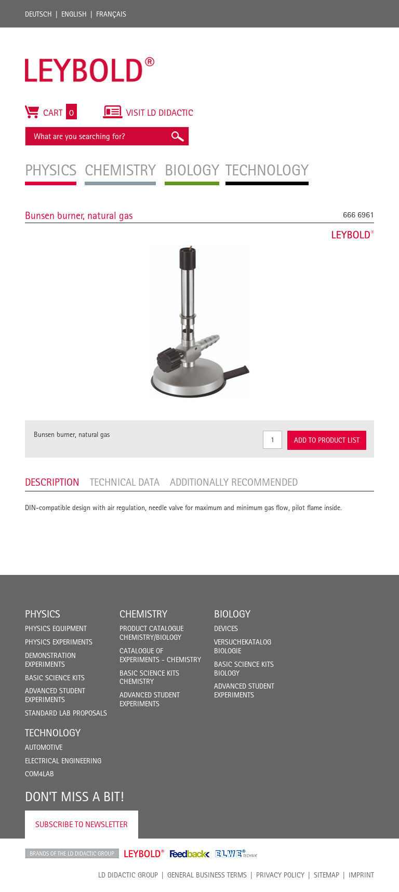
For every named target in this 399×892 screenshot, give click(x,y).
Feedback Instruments (190, 853)
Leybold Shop (144, 853)
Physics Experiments (58, 642)
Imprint (361, 875)
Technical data (124, 482)
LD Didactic (72, 853)
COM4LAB (39, 774)
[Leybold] (90, 33)
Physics (42, 614)
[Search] (177, 136)
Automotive (43, 747)
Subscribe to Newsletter (81, 824)
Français (111, 14)
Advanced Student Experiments (55, 695)
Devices (226, 628)
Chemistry (143, 614)
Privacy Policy (280, 875)
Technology (53, 732)
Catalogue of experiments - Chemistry (160, 655)
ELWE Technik (236, 853)
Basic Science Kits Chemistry (149, 677)
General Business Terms (207, 875)
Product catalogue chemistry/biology (151, 632)
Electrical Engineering (63, 761)
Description (52, 482)
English (74, 14)
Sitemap (326, 875)
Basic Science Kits (55, 678)
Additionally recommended (234, 482)
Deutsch (38, 14)
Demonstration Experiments (50, 659)
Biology (232, 614)
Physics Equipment (56, 628)
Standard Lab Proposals (66, 713)
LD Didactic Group (128, 875)
